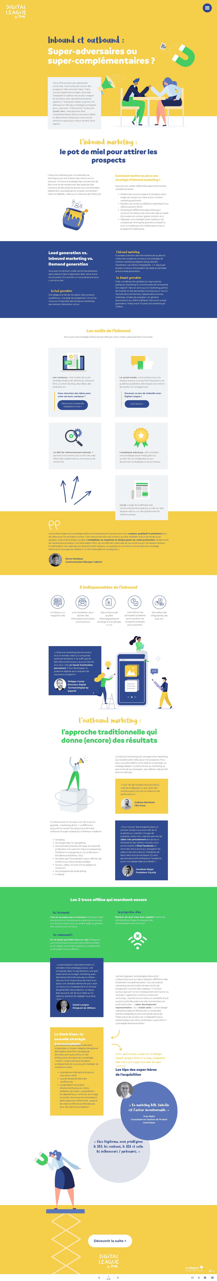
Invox (142, 805)
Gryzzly (152, 872)
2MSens (90, 1008)
